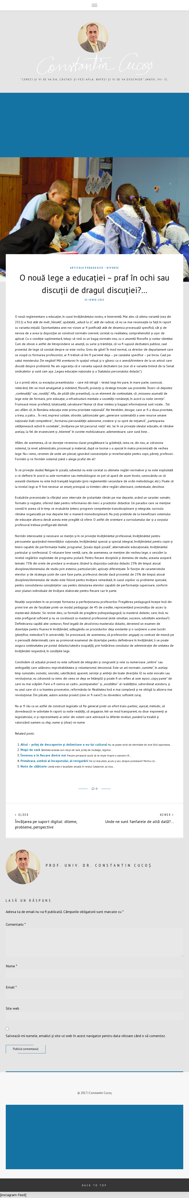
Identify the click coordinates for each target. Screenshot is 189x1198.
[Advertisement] (95, 1137)
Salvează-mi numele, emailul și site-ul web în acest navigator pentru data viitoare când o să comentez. (86, 1035)
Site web (12, 1008)
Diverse (113, 267)
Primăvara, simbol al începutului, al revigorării (54, 761)
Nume (11, 966)
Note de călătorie (34, 766)
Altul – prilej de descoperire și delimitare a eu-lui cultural (64, 744)
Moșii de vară (30, 750)
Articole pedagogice (87, 267)
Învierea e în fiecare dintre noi (43, 755)
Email (11, 987)
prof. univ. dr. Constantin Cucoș (99, 865)
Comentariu (16, 924)
